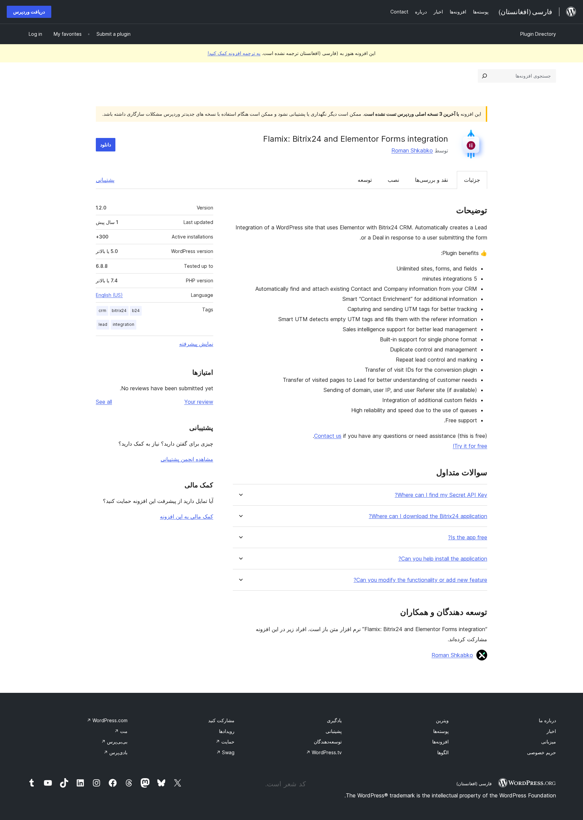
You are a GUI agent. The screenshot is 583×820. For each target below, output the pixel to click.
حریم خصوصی (541, 752)
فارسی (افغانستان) (474, 783)
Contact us (327, 435)
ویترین (442, 720)
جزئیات (472, 179)
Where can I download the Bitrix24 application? (428, 516)
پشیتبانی (334, 731)
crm (102, 310)
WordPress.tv (324, 752)
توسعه (365, 179)
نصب (393, 179)
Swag (225, 752)
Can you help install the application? (442, 559)
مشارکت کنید (221, 720)
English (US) (109, 295)
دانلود (105, 144)
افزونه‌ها (440, 741)
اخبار (551, 731)
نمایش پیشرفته (196, 343)
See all (104, 401)
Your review (198, 401)
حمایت (225, 741)
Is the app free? (467, 537)
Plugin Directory (538, 34)
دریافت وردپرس (29, 12)
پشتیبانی (105, 179)
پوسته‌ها (441, 731)
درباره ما (547, 720)
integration (123, 324)
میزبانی (548, 741)
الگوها (443, 752)
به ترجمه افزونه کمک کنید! (233, 53)
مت (121, 731)
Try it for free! (470, 446)
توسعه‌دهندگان (328, 741)
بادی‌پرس (116, 752)
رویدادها (226, 731)
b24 (136, 310)
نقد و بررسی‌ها (431, 179)
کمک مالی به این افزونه (186, 516)
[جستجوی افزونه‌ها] (484, 76)
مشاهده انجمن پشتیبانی (187, 459)
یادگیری (334, 720)
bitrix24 (119, 310)
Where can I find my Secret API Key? (441, 495)
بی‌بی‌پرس (114, 741)
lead (103, 324)
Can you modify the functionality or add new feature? (420, 580)
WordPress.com (107, 720)
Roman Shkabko (412, 150)
